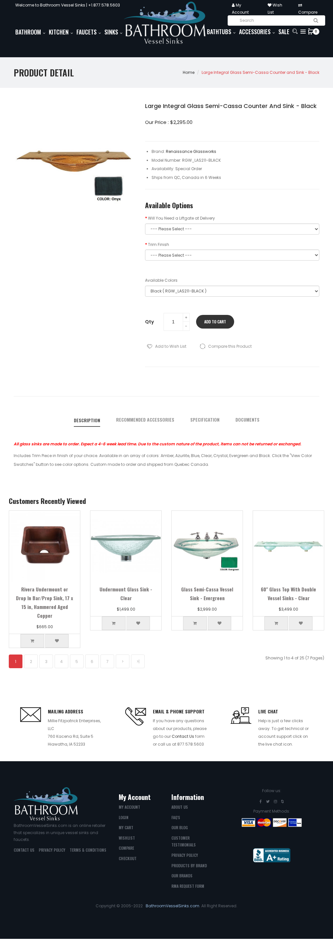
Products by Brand (189, 865)
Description (87, 420)
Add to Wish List (170, 346)
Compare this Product (230, 346)
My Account (129, 807)
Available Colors (161, 280)
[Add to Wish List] (57, 641)
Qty (149, 321)
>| (138, 661)
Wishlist (127, 838)
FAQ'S (175, 817)
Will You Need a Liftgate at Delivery (181, 218)
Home (188, 72)
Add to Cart (215, 321)
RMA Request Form (187, 886)
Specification (205, 419)
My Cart (126, 827)
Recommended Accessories (145, 419)
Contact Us (183, 736)
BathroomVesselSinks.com (172, 906)
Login (123, 817)
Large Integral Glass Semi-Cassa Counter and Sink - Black (260, 72)
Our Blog (179, 827)
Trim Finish (158, 244)
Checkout (128, 858)
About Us (179, 807)
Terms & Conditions (88, 850)
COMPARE (126, 848)
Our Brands (182, 875)
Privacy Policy (52, 850)
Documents (247, 419)
